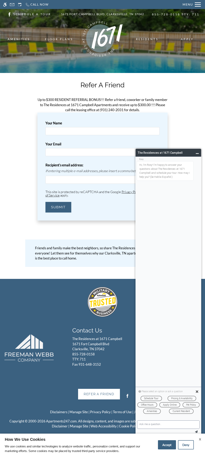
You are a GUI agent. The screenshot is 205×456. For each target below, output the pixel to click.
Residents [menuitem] (147, 39)
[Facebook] (127, 397)
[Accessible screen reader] (4, 4)
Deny (185, 445)
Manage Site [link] (78, 412)
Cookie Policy (129, 426)
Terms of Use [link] (122, 412)
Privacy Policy (131, 192)
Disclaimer (60, 426)
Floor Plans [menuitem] (59, 39)
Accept (167, 445)
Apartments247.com (61, 421)
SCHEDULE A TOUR (32, 14)
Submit (58, 207)
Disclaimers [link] (58, 412)
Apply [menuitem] (187, 39)
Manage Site (79, 426)
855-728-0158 (175, 14)
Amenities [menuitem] (19, 39)
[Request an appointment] (20, 4)
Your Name (60, 123)
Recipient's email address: (64, 165)
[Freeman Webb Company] (29, 348)
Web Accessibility (103, 426)
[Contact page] (12, 4)
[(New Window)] (9, 14)
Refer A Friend (99, 394)
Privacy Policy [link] (100, 412)
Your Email (59, 144)
